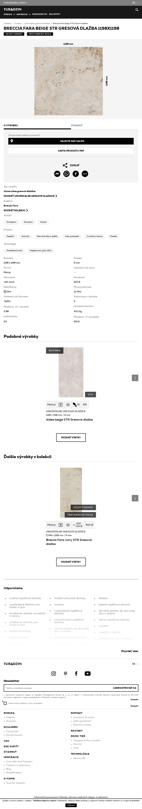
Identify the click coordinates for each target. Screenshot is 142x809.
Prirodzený (11, 222)
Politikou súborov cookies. (45, 801)
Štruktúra (28, 222)
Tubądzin (7, 23)
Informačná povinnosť (46, 797)
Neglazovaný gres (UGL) (40, 250)
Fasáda (113, 236)
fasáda (103, 598)
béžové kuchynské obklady (70, 637)
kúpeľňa (103, 626)
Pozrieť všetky (71, 437)
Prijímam (71, 805)
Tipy (7, 741)
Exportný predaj (82, 725)
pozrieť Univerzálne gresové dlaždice (29, 196)
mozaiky (59, 604)
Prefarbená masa (14, 250)
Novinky (77, 731)
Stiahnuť (10, 752)
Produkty (11, 721)
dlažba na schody (20, 631)
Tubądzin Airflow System (86, 740)
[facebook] (75, 174)
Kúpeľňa (10, 236)
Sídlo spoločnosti (82, 721)
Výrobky (18, 23)
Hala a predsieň (72, 236)
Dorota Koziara (14, 735)
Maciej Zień (12, 731)
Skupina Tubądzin (15, 783)
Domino (77, 744)
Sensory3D (79, 758)
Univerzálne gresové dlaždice (37, 23)
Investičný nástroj (94, 236)
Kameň (43, 222)
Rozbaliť (134, 700)
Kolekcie (10, 717)
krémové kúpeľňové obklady (116, 638)
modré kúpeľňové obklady (25, 598)
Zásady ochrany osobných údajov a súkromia (83, 797)
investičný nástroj (109, 632)
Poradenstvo (39, 14)
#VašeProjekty (14, 772)
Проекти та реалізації (18, 765)
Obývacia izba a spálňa (47, 236)
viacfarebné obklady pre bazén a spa (24, 606)
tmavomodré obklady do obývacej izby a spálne (114, 646)
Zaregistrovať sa (124, 688)
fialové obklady (18, 637)
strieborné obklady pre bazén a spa (23, 623)
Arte (75, 748)
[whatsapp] (66, 174)
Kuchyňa (25, 236)
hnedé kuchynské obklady (70, 598)
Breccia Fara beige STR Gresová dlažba (70, 23)
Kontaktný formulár (83, 717)
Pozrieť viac (129, 651)
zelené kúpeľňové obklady (114, 604)
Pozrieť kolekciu (14, 210)
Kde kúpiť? (54, 14)
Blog (8, 769)
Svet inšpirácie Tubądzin (19, 761)
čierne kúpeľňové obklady (114, 619)
